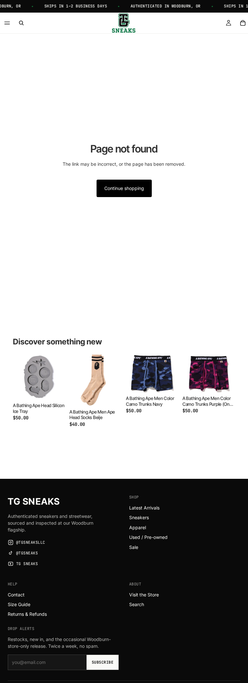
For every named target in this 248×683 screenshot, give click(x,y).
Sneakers (139, 517)
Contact (16, 594)
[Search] (21, 23)
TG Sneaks (34, 501)
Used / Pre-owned (148, 537)
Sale (133, 547)
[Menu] (7, 23)
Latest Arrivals (144, 507)
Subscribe (102, 662)
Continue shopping (124, 188)
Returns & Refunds (27, 614)
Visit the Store (144, 594)
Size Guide (19, 604)
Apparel (137, 527)
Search (136, 604)
